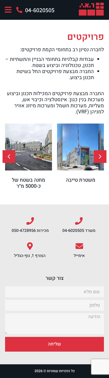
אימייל (79, 256)
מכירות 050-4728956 (30, 231)
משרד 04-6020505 (78, 231)
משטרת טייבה (80, 180)
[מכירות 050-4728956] (30, 221)
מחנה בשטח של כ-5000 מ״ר (28, 183)
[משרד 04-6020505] (79, 221)
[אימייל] (79, 246)
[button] (9, 156)
